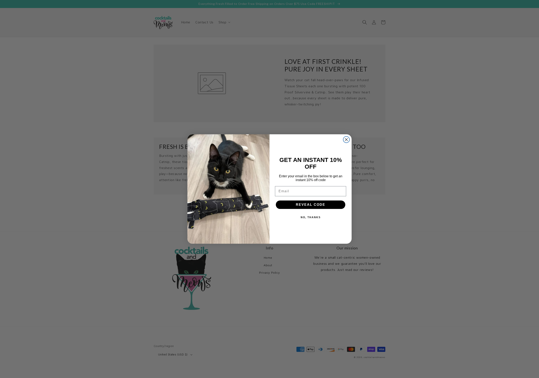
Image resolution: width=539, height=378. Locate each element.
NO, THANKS (311, 217)
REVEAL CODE (310, 204)
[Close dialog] (346, 139)
